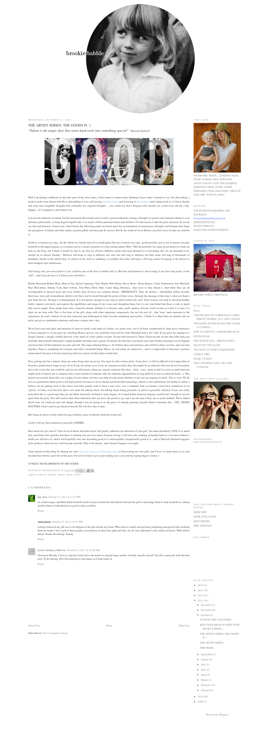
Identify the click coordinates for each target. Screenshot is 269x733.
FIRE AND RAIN (203, 525)
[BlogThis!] (81, 471)
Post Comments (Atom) (55, 633)
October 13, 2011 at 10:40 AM (83, 550)
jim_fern (42, 497)
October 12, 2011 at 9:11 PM (67, 521)
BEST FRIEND (202, 521)
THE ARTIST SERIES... (212, 642)
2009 (201, 701)
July (203, 664)
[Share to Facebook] (89, 471)
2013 (201, 590)
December (206, 605)
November (206, 610)
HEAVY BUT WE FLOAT (207, 345)
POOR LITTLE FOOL (205, 516)
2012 (201, 595)
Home (109, 625)
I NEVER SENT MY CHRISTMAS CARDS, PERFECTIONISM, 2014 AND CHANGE (217, 317)
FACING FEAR (202, 336)
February (206, 685)
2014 (201, 585)
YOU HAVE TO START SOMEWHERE (214, 349)
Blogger (223, 714)
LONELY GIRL (202, 354)
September (207, 654)
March (204, 680)
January (205, 690)
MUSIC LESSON (203, 358)
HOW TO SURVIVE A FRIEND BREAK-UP (216, 331)
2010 (201, 696)
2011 (201, 600)
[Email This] (77, 471)
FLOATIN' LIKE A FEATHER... (216, 619)
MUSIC (61, 475)
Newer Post (34, 625)
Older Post (184, 625)
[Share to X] (85, 471)
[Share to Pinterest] (92, 471)
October (205, 615)
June (203, 669)
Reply (41, 510)
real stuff (74, 475)
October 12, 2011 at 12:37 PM (64, 497)
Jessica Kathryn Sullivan (52, 550)
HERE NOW (200, 512)
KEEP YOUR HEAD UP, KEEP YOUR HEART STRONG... (220, 626)
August (205, 659)
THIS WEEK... (207, 647)
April (204, 674)
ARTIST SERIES (47, 475)
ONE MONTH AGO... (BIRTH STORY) (214, 340)
